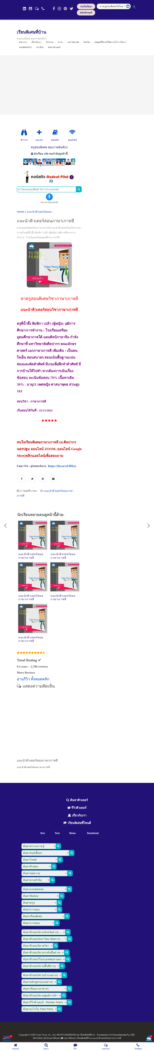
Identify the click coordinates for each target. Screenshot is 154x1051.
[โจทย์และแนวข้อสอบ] (149, 1039)
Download (93, 833)
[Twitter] (71, 8)
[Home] (24, 8)
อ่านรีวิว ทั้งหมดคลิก (33, 679)
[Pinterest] (65, 8)
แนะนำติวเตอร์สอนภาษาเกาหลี (45, 211)
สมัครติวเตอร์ (86, 12)
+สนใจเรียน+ (86, 6)
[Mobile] (43, 8)
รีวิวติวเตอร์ (78, 807)
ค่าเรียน (40, 47)
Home (20, 211)
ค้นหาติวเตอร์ (54, 47)
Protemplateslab (119, 1035)
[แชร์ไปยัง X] (32, 478)
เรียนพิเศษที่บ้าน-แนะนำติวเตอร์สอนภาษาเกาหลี (99, 1038)
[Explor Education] (24, 132)
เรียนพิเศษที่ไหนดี (79, 823)
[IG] (59, 8)
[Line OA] (37, 8)
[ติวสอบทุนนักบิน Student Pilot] (49, 182)
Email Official (53, 1038)
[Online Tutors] (72, 132)
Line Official (69, 1038)
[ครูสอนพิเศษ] (49, 166)
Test (57, 833)
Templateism (103, 1035)
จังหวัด (87, 42)
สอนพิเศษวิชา (25, 47)
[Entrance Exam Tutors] (55, 132)
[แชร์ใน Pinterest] (43, 478)
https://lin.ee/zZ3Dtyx (62, 466)
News (72, 833)
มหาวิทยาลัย (73, 42)
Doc (42, 833)
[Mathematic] (39, 132)
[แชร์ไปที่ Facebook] (22, 478)
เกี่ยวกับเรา (78, 815)
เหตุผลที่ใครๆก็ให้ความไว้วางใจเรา (110, 42)
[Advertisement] (77, 85)
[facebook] (54, 8)
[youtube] (30, 8)
